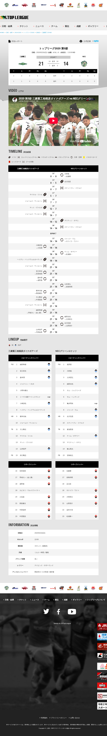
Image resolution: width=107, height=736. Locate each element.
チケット (24, 26)
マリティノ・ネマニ (71, 220)
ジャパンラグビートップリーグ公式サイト (14, 17)
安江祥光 (39, 271)
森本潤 (40, 278)
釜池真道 (70, 429)
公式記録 (87, 41)
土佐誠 (40, 248)
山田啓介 (69, 326)
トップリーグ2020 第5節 (53, 48)
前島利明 (69, 287)
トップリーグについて (96, 600)
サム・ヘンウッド (73, 397)
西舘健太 (39, 293)
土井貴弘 (67, 284)
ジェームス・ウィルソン (33, 201)
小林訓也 (39, 245)
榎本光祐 (39, 291)
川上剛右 (39, 297)
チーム (54, 26)
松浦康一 (69, 254)
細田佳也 (67, 317)
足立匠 (69, 484)
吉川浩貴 (67, 182)
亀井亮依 (70, 403)
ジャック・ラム (69, 239)
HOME (2, 32)
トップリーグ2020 (28, 32)
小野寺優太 (24, 390)
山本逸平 (39, 329)
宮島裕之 (70, 455)
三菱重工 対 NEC (47, 32)
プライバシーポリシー (59, 718)
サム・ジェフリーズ (74, 390)
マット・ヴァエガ (36, 207)
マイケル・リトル (36, 194)
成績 (78, 26)
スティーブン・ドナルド (73, 188)
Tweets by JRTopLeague (62, 623)
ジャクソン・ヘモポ (27, 384)
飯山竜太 (70, 449)
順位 (67, 26)
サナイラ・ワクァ (72, 241)
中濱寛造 (39, 300)
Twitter (46, 611)
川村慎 (66, 174)
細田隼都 (39, 310)
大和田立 (69, 319)
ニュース (39, 26)
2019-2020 (18, 32)
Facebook (58, 612)
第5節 (38, 32)
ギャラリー (93, 26)
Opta (96, 41)
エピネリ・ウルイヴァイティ (30, 490)
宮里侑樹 (39, 274)
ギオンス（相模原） (60, 52)
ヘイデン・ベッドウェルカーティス (29, 259)
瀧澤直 (69, 364)
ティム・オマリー (70, 252)
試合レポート (17, 41)
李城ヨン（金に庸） (35, 313)
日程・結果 (7, 26)
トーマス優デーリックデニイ (30, 397)
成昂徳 (40, 280)
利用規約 (44, 718)
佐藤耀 (68, 176)
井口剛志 (23, 455)
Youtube (72, 612)
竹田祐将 (39, 332)
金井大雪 (70, 510)
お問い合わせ (75, 718)
